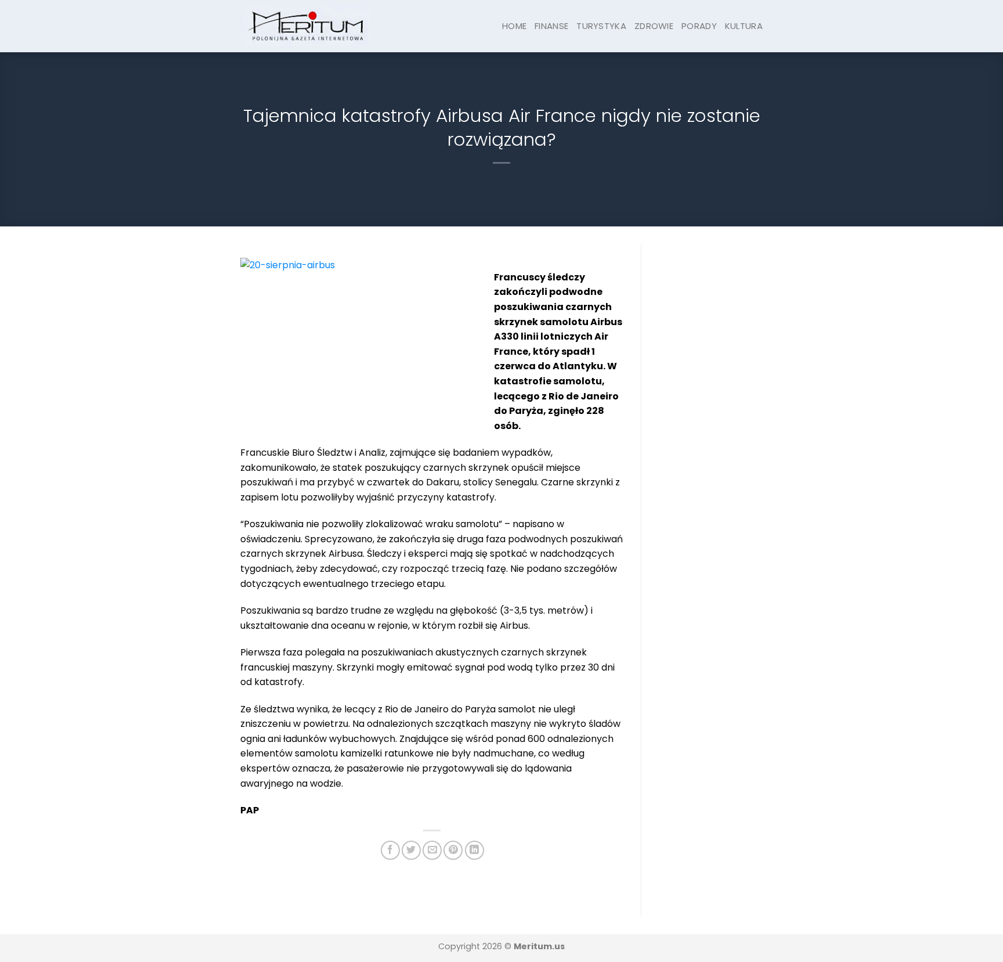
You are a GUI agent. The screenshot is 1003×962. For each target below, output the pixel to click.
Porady (699, 26)
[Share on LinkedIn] (474, 850)
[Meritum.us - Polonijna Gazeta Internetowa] (306, 25)
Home (514, 26)
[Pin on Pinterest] (453, 850)
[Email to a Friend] (432, 850)
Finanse (551, 26)
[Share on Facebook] (390, 850)
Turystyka (601, 26)
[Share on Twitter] (411, 850)
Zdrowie (653, 26)
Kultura (744, 26)
